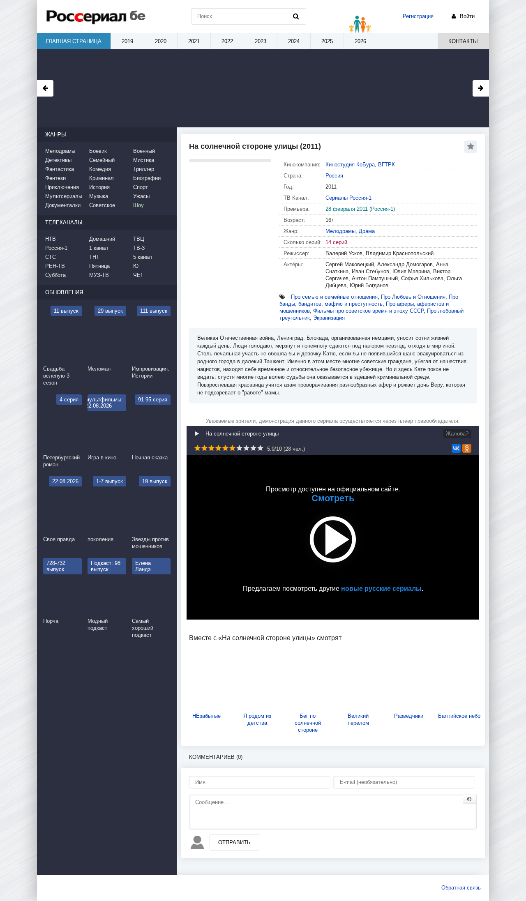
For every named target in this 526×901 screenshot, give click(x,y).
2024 (294, 41)
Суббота (55, 275)
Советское (102, 205)
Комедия (100, 169)
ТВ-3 (139, 248)
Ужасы (141, 196)
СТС (50, 257)
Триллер (143, 169)
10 (260, 448)
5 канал (142, 257)
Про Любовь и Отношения (413, 297)
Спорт (140, 187)
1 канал (98, 248)
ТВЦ (138, 239)
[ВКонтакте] (456, 448)
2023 (260, 41)
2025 (327, 41)
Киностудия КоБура (350, 164)
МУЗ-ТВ (99, 275)
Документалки (63, 205)
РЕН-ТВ (55, 266)
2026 (360, 41)
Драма (367, 231)
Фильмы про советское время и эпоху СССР (368, 311)
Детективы (58, 160)
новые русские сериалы (381, 588)
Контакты (463, 41)
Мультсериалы (63, 196)
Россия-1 (56, 248)
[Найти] (296, 16)
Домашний (102, 239)
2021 (194, 41)
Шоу (138, 205)
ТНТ (94, 257)
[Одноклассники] (466, 448)
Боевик (98, 151)
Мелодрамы (340, 231)
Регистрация (418, 16)
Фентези (55, 178)
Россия (334, 176)
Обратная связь (461, 888)
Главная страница (74, 41)
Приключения (62, 187)
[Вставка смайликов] (470, 799)
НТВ (50, 239)
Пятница (99, 266)
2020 (160, 41)
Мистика (143, 160)
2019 (127, 41)
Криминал (101, 178)
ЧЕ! (137, 275)
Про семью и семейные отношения (334, 297)
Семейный (102, 160)
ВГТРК (386, 164)
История (99, 187)
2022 (227, 41)
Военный (144, 151)
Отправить (234, 842)
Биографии (147, 178)
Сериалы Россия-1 (348, 198)
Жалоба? (457, 434)
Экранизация (329, 318)
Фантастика (59, 169)
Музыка (98, 196)
